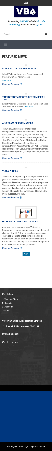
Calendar (8, 303)
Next (26, 254)
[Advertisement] (26, 416)
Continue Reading (10, 84)
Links (6, 310)
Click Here (28, 106)
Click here (6, 80)
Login (26, 3)
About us (8, 307)
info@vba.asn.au (10, 333)
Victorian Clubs (11, 299)
